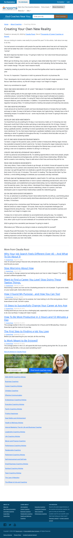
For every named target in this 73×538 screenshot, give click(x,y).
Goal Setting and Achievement (15, 418)
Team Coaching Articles (13, 473)
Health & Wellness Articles (14, 423)
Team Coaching (39, 511)
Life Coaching (24, 507)
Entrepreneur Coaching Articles (15, 400)
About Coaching (16, 24)
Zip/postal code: (12, 366)
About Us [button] (21, 10)
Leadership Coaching (40, 509)
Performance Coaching (41, 514)
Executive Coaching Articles (14, 404)
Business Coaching (11, 381)
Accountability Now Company (31, 531)
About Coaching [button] (58, 7)
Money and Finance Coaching (15, 441)
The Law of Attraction (12, 477)
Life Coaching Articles (12, 436)
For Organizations (9, 2)
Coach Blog (6, 514)
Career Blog (6, 516)
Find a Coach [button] (45, 7)
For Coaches (60, 2)
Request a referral (53, 518)
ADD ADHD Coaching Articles (15, 377)
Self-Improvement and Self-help (15, 459)
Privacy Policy (17, 535)
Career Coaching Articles (13, 386)
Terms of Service (7, 535)
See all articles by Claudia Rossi (15, 352)
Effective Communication (13, 395)
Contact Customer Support (30, 535)
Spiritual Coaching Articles (14, 468)
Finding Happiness (11, 413)
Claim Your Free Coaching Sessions (29, 7)
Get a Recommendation (9, 509)
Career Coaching (25, 509)
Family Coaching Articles (13, 409)
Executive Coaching (40, 507)
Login (68, 2)
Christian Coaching (11, 391)
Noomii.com (19, 531)
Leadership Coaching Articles (15, 432)
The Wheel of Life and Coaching (16, 482)
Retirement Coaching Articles (15, 455)
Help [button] (28, 10)
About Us (5, 507)
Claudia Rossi (30, 34)
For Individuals (23, 2)
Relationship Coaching (13, 450)
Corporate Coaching (8, 511)
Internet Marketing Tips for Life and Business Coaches (23, 427)
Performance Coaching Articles (15, 445)
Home (6, 24)
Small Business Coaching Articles (16, 464)
